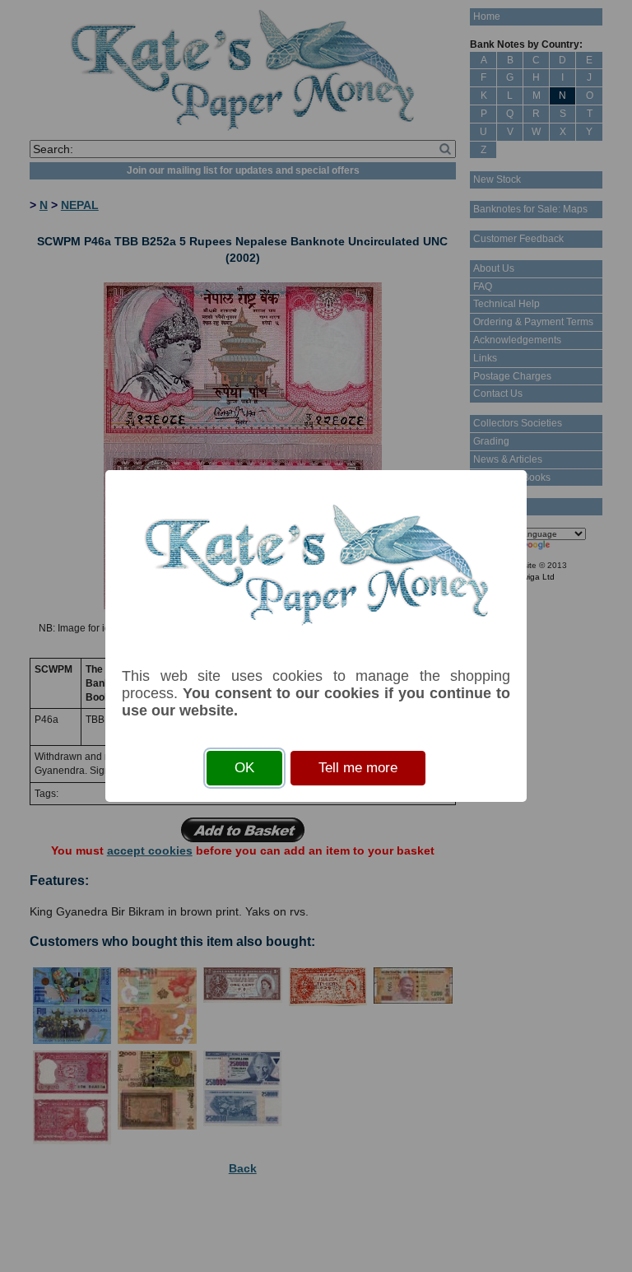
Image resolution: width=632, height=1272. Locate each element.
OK (244, 768)
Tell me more (357, 768)
